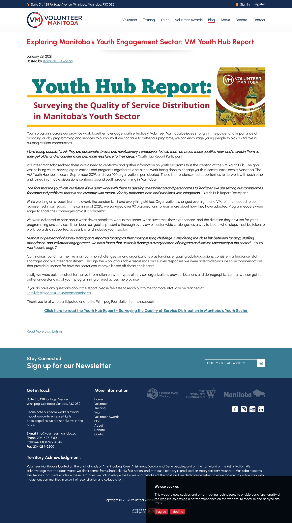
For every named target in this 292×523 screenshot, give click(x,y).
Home (98, 399)
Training (99, 408)
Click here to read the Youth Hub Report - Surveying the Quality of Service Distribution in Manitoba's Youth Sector (146, 310)
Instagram (244, 409)
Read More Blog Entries (45, 331)
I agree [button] (161, 511)
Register (259, 4)
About (98, 425)
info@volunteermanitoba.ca (56, 433)
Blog (97, 421)
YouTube (252, 409)
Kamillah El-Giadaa (58, 61)
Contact (100, 434)
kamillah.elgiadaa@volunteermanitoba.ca (59, 293)
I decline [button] (177, 511)
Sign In (243, 4)
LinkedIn (261, 409)
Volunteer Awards (106, 417)
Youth (98, 412)
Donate (99, 430)
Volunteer (101, 404)
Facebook (235, 409)
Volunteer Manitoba (54, 20)
